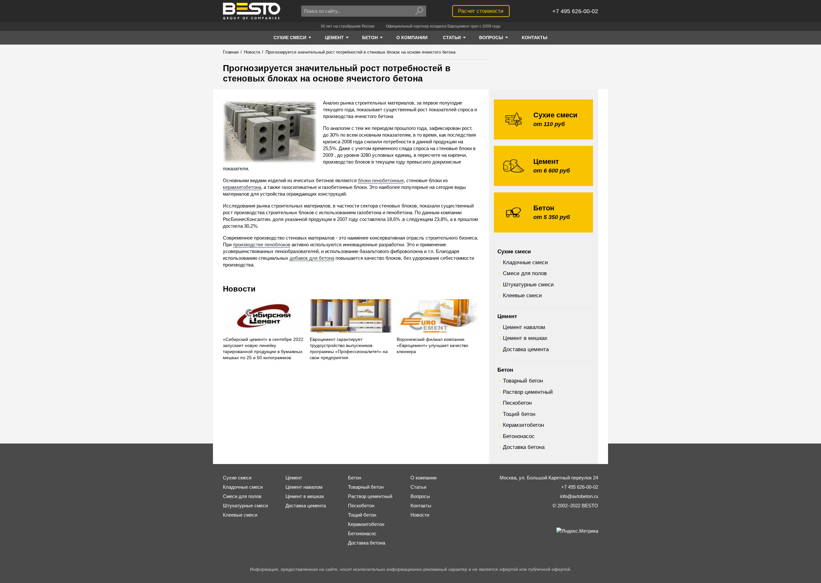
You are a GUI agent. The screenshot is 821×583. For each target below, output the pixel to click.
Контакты (420, 505)
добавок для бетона (312, 258)
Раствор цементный (528, 392)
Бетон (505, 370)
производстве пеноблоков (261, 244)
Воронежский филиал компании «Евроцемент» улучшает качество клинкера (432, 345)
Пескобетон (517, 403)
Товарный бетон (523, 381)
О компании (423, 477)
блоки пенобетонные (381, 180)
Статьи (418, 487)
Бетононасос (519, 436)
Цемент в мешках (525, 338)
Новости (239, 288)
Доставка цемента (526, 349)
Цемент (507, 316)
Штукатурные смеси (528, 284)
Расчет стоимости (481, 11)
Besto (251, 11)
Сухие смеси (514, 251)
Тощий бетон (519, 414)
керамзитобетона (242, 187)
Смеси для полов (525, 273)
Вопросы (420, 496)
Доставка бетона (524, 447)
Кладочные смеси (525, 262)
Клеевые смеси (522, 295)
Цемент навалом (524, 327)
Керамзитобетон (523, 425)
